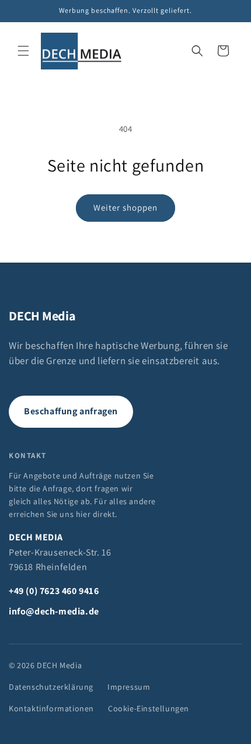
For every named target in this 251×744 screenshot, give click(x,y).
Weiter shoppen (125, 207)
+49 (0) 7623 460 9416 (54, 591)
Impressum (128, 687)
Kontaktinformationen (51, 708)
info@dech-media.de (54, 611)
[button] (23, 51)
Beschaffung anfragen (71, 411)
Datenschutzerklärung (51, 687)
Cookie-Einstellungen (148, 708)
